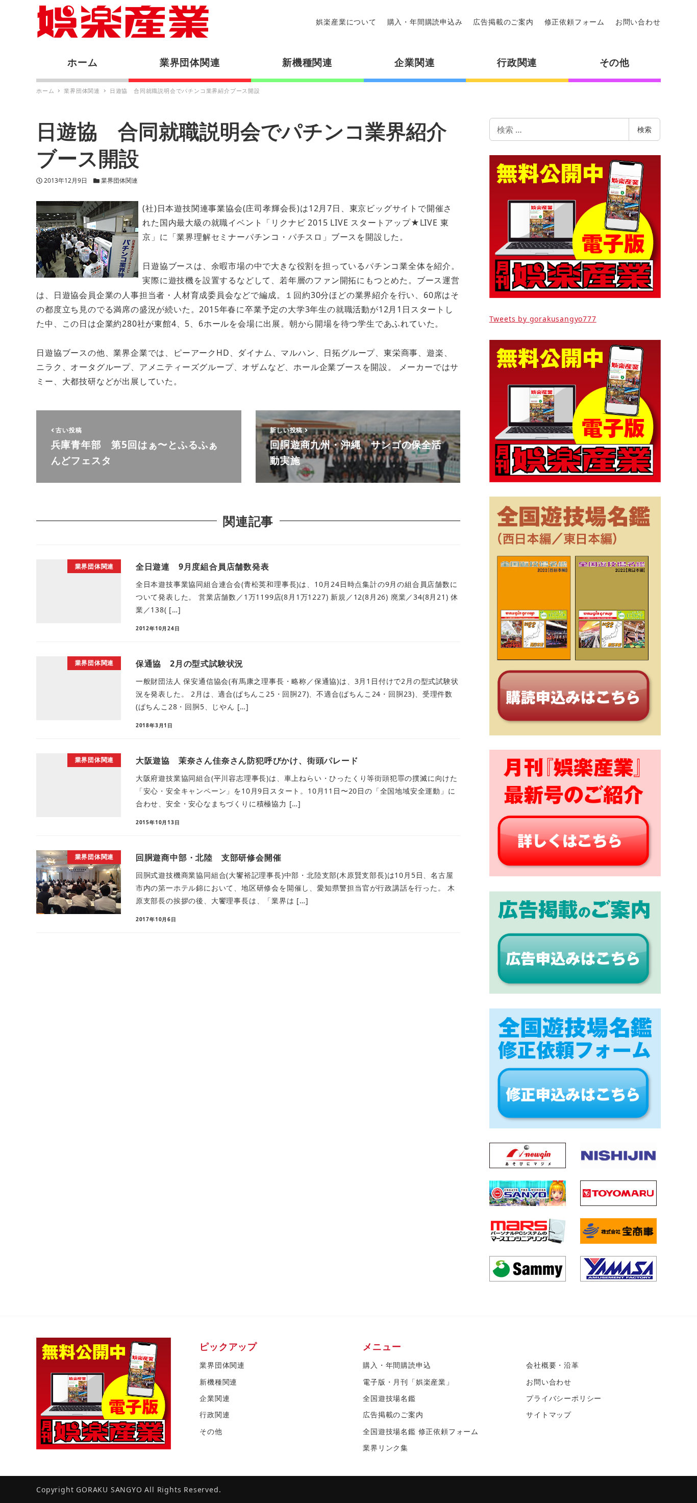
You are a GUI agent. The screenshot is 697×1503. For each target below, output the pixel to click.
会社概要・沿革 (552, 1365)
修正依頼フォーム (574, 22)
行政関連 (215, 1414)
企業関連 (215, 1398)
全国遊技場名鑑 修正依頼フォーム (421, 1431)
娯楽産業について (346, 22)
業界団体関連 (119, 180)
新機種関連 (218, 1382)
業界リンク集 (385, 1447)
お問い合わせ (638, 22)
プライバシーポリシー (564, 1398)
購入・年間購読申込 (397, 1365)
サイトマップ (548, 1414)
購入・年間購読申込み (425, 22)
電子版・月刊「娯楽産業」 (408, 1382)
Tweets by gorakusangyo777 (542, 319)
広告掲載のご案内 (503, 22)
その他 (211, 1431)
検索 (644, 129)
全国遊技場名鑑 (389, 1398)
